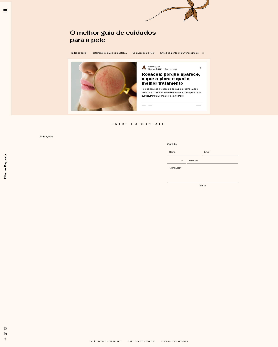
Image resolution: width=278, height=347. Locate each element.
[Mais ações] (201, 67)
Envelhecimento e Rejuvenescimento (179, 52)
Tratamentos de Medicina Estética (109, 52)
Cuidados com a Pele (143, 52)
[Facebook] (5, 339)
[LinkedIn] (5, 333)
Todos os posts (78, 52)
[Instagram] (5, 328)
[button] (5, 10)
